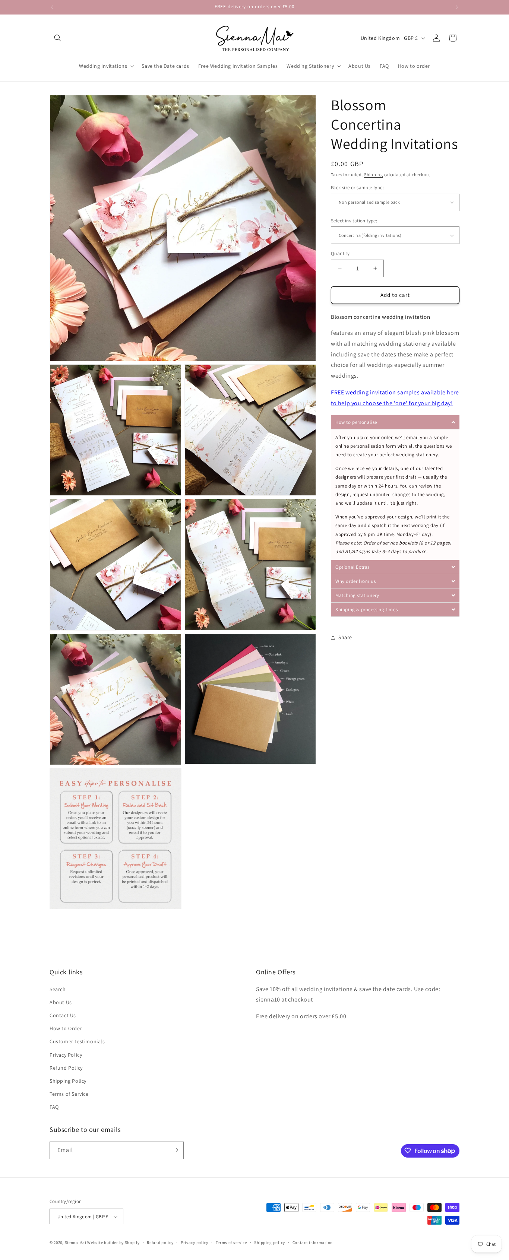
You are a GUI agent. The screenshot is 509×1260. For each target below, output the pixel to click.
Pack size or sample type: (357, 187)
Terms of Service (69, 1094)
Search (58, 989)
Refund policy (160, 1242)
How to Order (66, 1028)
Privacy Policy (66, 1054)
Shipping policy (269, 1242)
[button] (58, 38)
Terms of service (231, 1242)
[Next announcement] (457, 7)
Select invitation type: (354, 221)
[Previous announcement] (52, 7)
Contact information (313, 1242)
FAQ (54, 1107)
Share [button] (345, 637)
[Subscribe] (175, 1150)
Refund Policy (66, 1067)
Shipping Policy (68, 1080)
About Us (61, 1002)
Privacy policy (194, 1242)
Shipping (373, 174)
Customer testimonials (77, 1041)
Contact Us (63, 1015)
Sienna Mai (75, 1242)
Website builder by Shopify (113, 1242)
